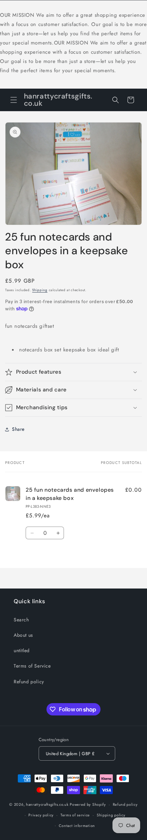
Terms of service (75, 815)
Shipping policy (111, 815)
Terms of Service (32, 665)
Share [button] (18, 429)
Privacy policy (41, 815)
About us (23, 635)
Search (21, 619)
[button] (13, 99)
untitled (22, 650)
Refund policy (29, 681)
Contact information (77, 825)
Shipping (40, 290)
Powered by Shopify (88, 804)
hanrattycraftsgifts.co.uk (47, 804)
